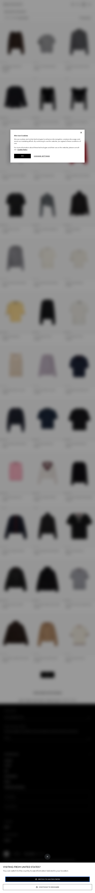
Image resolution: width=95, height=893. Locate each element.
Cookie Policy (22, 149)
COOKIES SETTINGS (42, 156)
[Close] (47, 857)
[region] (47, 146)
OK (22, 156)
